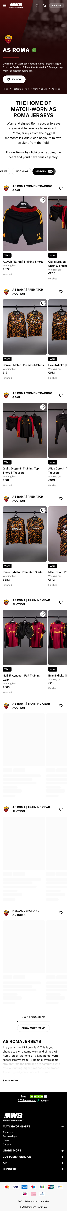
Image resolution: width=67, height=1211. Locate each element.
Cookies (45, 1201)
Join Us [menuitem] (56, 5)
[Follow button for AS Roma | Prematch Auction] (60, 291)
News (6, 1140)
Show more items (33, 1028)
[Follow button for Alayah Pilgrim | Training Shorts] (43, 200)
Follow (16, 79)
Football (17, 89)
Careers (7, 1144)
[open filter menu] (62, 171)
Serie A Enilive (40, 89)
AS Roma (56, 89)
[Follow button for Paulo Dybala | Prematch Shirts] (43, 510)
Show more (11, 1080)
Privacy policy (31, 1201)
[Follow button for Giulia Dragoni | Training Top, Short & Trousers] (43, 407)
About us (8, 1132)
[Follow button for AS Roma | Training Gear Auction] (60, 602)
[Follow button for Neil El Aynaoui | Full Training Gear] (43, 614)
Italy (27, 89)
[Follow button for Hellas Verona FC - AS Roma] (60, 912)
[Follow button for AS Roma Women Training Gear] (60, 188)
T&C (20, 1201)
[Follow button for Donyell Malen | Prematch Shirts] (43, 303)
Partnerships (10, 1136)
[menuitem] (5, 5)
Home (5, 89)
